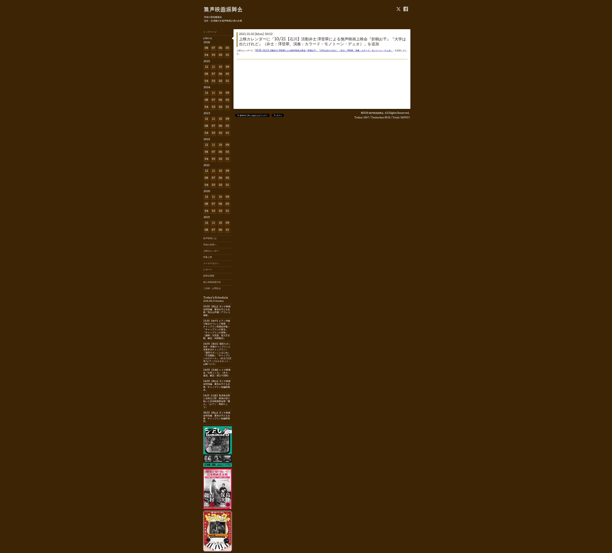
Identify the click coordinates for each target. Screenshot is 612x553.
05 (227, 48)
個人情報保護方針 (212, 282)
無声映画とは (210, 238)
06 (220, 48)
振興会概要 (208, 276)
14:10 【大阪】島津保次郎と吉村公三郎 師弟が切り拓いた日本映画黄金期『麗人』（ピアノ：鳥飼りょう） (216, 401)
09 (227, 67)
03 (213, 55)
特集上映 (207, 257)
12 (206, 67)
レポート (207, 270)
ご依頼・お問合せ (212, 288)
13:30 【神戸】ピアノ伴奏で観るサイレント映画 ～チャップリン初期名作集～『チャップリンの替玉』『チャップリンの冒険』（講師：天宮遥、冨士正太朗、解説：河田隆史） (216, 330)
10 (220, 67)
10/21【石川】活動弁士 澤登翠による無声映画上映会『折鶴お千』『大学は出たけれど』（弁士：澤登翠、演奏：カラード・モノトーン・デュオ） (324, 51)
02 (220, 55)
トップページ (210, 32)
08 (206, 48)
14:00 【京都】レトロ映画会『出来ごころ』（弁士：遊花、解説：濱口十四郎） (216, 373)
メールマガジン (211, 263)
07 (213, 48)
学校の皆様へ (210, 245)
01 (227, 55)
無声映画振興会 (376, 113)
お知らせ (207, 38)
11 (213, 67)
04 (206, 55)
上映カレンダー (211, 251)
